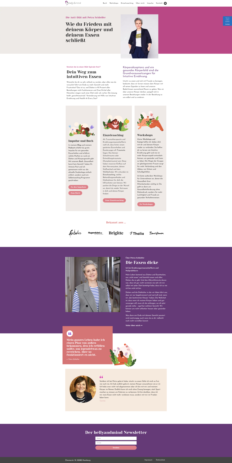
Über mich (140, 3)
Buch (105, 3)
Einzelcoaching (127, 3)
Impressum (148, 460)
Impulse (150, 3)
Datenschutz (160, 460)
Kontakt (159, 3)
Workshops (113, 3)
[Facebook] (165, 3)
